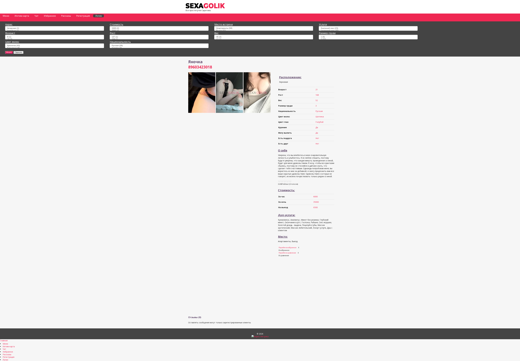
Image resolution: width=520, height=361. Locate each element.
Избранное (50, 15)
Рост (112, 33)
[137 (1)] (159, 37)
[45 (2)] (263, 37)
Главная (4, 340)
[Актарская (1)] (54, 28)
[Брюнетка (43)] (54, 45)
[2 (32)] (368, 39)
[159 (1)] (159, 39)
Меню (6, 15)
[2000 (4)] (159, 30)
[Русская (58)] (159, 45)
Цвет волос (12, 41)
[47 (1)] (263, 39)
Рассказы (66, 15)
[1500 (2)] (159, 28)
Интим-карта (22, 15)
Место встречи (223, 24)
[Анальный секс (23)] (368, 28)
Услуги (323, 24)
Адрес (8, 24)
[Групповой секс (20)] (368, 30)
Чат (36, 15)
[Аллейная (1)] (54, 30)
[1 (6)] (368, 37)
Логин (98, 15)
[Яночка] (201, 112)
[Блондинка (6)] (54, 48)
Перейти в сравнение (287, 253)
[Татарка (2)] (159, 48)
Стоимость (116, 24)
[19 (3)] (54, 39)
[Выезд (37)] (263, 30)
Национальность (120, 41)
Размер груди (327, 33)
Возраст (10, 33)
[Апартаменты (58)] (263, 28)
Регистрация (83, 15)
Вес (216, 33)
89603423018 (200, 67)
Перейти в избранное (288, 247)
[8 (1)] (54, 37)
